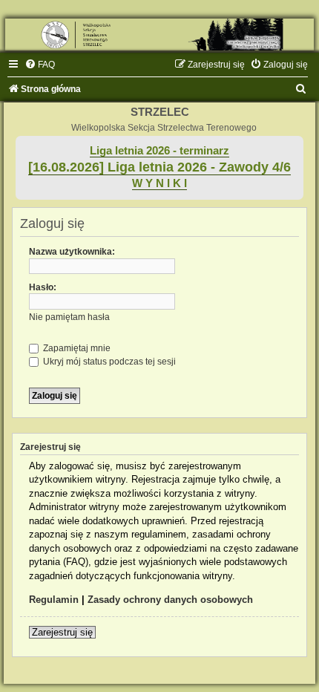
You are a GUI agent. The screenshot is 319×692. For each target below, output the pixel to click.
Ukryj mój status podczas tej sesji (108, 361)
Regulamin (54, 599)
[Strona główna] (159, 34)
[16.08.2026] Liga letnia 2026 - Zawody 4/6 (159, 167)
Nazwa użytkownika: (72, 252)
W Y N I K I (159, 183)
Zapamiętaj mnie (76, 348)
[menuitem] (39, 64)
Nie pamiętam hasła (69, 317)
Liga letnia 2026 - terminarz (159, 151)
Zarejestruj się (62, 632)
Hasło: (42, 287)
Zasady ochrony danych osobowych (170, 599)
